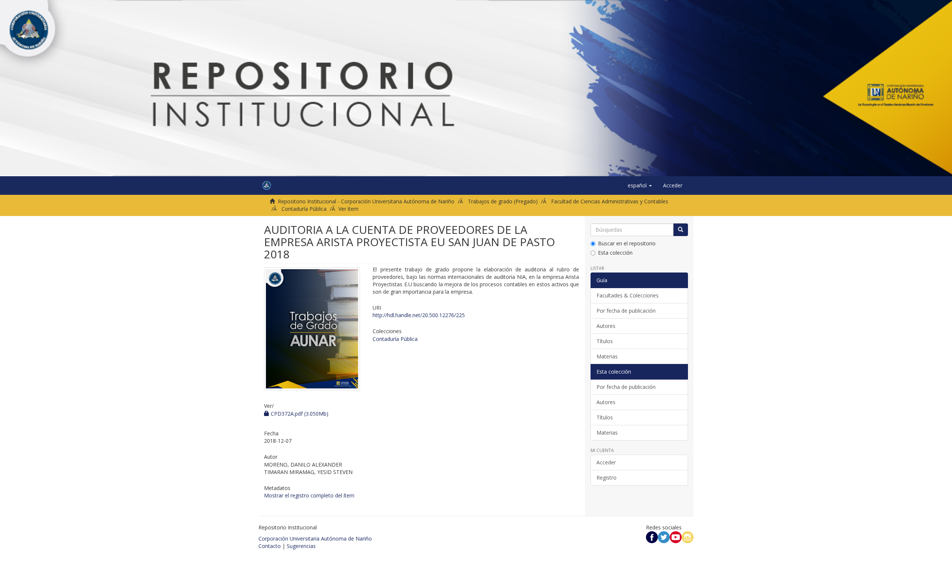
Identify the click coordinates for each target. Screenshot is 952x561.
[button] (639, 185)
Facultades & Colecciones (627, 295)
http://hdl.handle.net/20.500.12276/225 (419, 315)
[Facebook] (652, 536)
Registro (606, 477)
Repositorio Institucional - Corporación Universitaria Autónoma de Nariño (366, 201)
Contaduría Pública (304, 208)
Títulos (604, 341)
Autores (605, 325)
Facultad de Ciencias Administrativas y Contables (609, 201)
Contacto (269, 545)
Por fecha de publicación (626, 310)
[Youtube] (676, 536)
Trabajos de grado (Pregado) (503, 201)
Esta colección (615, 252)
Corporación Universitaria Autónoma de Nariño (315, 538)
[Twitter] (664, 536)
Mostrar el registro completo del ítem (309, 495)
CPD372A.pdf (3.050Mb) (298, 413)
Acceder (606, 462)
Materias (607, 356)
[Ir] (680, 229)
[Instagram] (688, 536)
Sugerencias (301, 545)
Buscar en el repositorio (627, 243)
